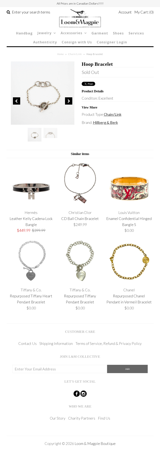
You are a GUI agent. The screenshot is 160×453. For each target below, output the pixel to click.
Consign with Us (77, 42)
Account (125, 12)
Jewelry (44, 33)
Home (60, 54)
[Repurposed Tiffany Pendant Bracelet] (80, 282)
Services (136, 33)
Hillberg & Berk (105, 122)
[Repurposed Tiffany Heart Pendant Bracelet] (31, 282)
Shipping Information (56, 343)
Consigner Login (112, 42)
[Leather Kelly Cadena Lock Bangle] (31, 204)
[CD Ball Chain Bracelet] (80, 204)
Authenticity (45, 42)
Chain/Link (75, 54)
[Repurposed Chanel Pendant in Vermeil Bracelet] (129, 282)
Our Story (57, 418)
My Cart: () (144, 12)
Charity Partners (81, 418)
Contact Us (27, 343)
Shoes (118, 33)
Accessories (71, 33)
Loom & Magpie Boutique (95, 443)
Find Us (104, 418)
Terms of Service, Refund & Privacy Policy (108, 343)
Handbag (24, 33)
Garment (99, 33)
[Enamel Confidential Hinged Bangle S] (129, 204)
